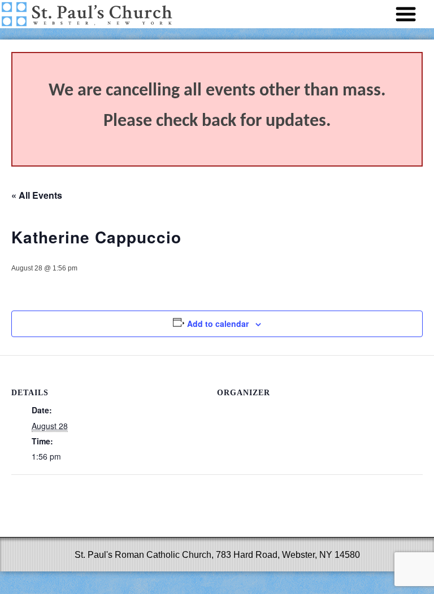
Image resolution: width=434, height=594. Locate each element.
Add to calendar (218, 323)
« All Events (36, 195)
